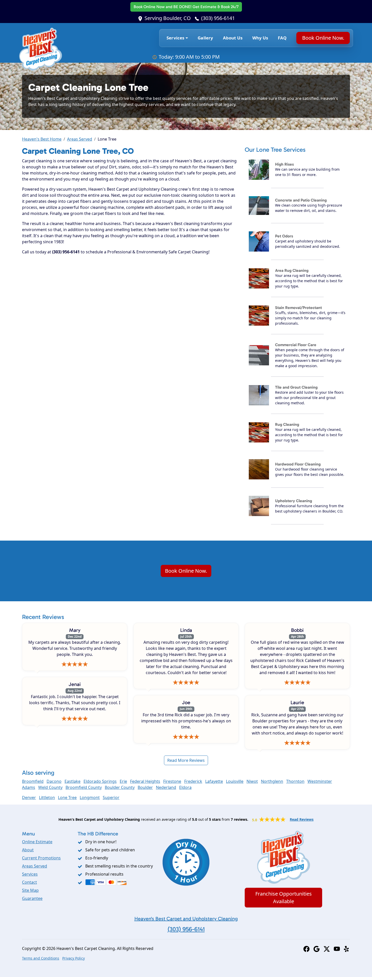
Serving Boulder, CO (167, 18)
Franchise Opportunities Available (283, 897)
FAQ (282, 38)
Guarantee (32, 898)
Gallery (205, 38)
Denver (29, 797)
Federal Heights (145, 781)
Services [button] (175, 38)
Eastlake (72, 781)
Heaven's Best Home (41, 139)
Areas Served (79, 139)
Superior (111, 797)
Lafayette (214, 781)
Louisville (234, 781)
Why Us (260, 38)
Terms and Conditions (40, 958)
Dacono (54, 781)
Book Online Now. (323, 37)
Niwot (252, 781)
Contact (29, 882)
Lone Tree (67, 797)
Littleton (47, 797)
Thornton (295, 781)
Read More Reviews (186, 760)
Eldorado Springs (100, 781)
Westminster (319, 781)
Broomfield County (84, 787)
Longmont (90, 797)
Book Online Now (186, 6)
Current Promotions (41, 858)
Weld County (50, 787)
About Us (232, 38)
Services (30, 874)
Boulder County (120, 787)
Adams (28, 787)
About (28, 850)
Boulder (145, 787)
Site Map (30, 890)
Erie (123, 781)
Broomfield (33, 781)
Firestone (172, 781)
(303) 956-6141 (218, 18)
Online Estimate (37, 842)
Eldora (185, 787)
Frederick (193, 781)
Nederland (166, 787)
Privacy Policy (73, 958)
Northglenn (272, 781)
